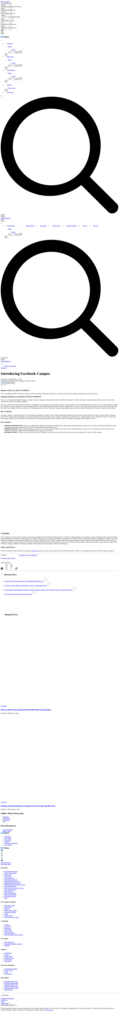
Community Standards (7, 998)
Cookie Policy (49, 1010)
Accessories (7, 876)
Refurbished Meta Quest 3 (12, 881)
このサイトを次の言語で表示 (10, 17)
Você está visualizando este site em (11, 6)
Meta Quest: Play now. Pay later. (14, 888)
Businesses (7, 928)
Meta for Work (8, 891)
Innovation (43, 226)
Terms (6, 972)
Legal (6, 914)
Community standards (10, 969)
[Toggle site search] (1, 96)
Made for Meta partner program (13, 935)
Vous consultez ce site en (8, 13)
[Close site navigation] (1, 363)
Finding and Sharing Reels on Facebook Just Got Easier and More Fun (28, 806)
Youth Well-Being (71, 226)
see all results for (6, 218)
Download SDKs (9, 933)
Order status (8, 907)
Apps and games (9, 878)
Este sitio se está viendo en (8, 24)
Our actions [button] (7, 840)
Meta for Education (10, 893)
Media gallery (8, 956)
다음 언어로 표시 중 (7, 20)
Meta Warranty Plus (10, 890)
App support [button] (8, 845)
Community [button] (7, 838)
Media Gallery (7, 831)
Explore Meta (11, 70)
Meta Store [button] (7, 836)
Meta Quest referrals (10, 895)
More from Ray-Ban (10, 886)
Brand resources (9, 958)
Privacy (85, 226)
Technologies (11, 226)
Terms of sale (8, 915)
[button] (2, 31)
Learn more (34, 551)
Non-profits (7, 930)
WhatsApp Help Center (11, 986)
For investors (8, 959)
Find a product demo (10, 910)
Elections (7, 945)
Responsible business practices (13, 944)
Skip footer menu (6, 862)
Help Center (11, 88)
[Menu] (2, 33)
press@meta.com (8, 829)
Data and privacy (9, 942)
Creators (6, 925)
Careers (6, 954)
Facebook (4, 368)
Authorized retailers (10, 912)
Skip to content (5, 1)
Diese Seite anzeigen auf (8, 10)
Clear (2, 216)
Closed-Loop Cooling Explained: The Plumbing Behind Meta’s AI (24, 581)
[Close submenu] (20, 52)
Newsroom (10, 92)
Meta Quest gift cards (10, 880)
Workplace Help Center (11, 988)
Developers (7, 926)
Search (3, 214)
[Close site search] (2, 220)
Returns (6, 909)
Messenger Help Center (11, 983)
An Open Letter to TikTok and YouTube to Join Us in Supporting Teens (25, 585)
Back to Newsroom (10, 366)
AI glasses (10, 43)
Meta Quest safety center (11, 917)
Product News (30, 226)
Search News (5, 358)
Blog (5, 898)
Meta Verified (8, 990)
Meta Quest (10, 57)
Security (95, 226)
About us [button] (7, 841)
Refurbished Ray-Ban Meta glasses (14, 885)
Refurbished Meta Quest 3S (12, 883)
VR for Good (8, 931)
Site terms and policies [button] (11, 843)
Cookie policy (8, 974)
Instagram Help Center (11, 985)
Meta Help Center (9, 905)
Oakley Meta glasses (10, 873)
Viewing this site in (6, 3)
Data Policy (4, 1000)
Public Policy (56, 226)
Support (9, 85)
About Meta (8, 953)
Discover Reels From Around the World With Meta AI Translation (26, 710)
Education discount (10, 896)
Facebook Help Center (11, 981)
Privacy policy (8, 970)
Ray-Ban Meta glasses (11, 871)
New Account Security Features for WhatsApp (18, 594)
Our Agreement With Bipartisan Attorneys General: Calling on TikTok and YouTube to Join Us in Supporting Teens (38, 590)
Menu (10, 46)
